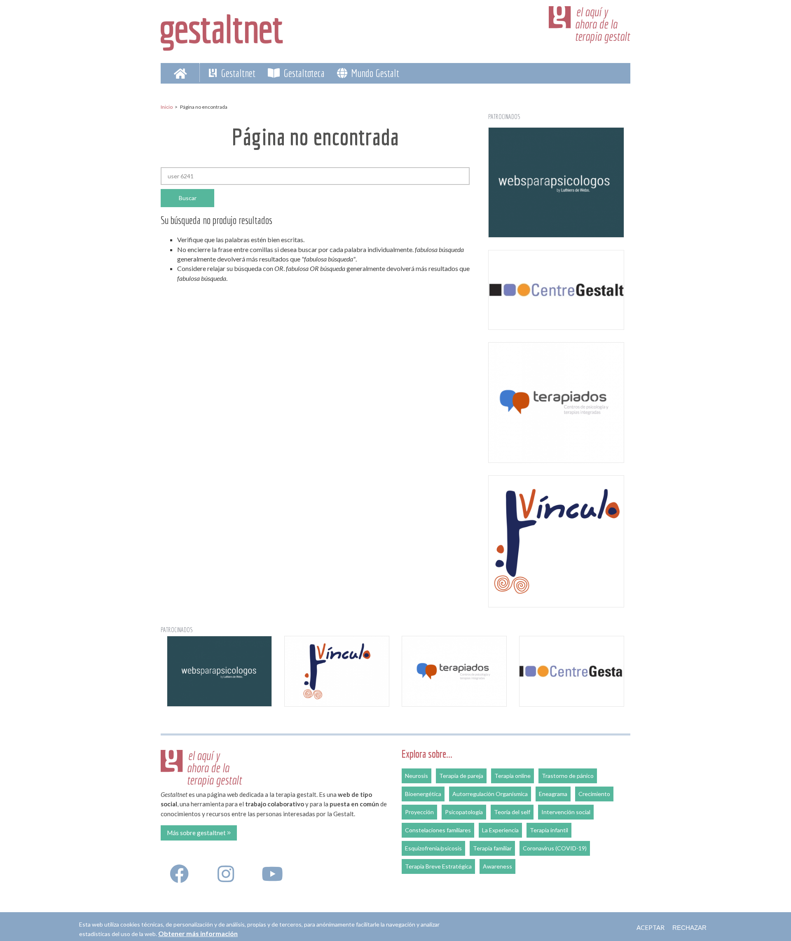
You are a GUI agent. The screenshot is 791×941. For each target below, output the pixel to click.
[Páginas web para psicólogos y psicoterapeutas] (556, 182)
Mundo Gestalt (374, 73)
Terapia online (512, 775)
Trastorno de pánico (568, 775)
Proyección (419, 811)
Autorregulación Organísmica (490, 793)
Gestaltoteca (303, 73)
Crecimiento (594, 793)
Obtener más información (198, 933)
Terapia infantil (549, 830)
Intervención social (565, 811)
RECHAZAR (689, 927)
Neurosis (416, 775)
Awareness (497, 866)
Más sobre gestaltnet (197, 832)
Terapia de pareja (461, 775)
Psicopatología (464, 811)
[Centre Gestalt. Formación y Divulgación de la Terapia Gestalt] (556, 289)
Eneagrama (553, 793)
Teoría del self (512, 811)
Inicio (167, 107)
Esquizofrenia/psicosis (433, 848)
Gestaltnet (237, 73)
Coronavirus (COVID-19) (555, 848)
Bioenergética (423, 793)
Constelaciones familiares (438, 830)
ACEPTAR (651, 927)
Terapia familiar (492, 848)
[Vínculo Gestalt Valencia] (556, 541)
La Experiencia (500, 830)
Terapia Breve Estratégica (438, 866)
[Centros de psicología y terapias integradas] (556, 403)
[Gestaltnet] (222, 29)
